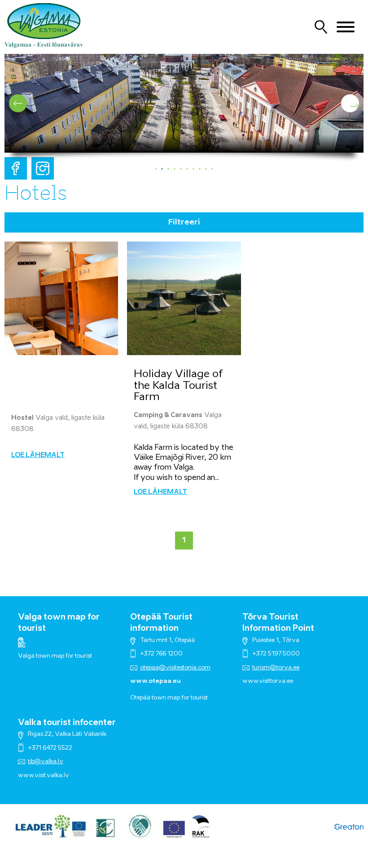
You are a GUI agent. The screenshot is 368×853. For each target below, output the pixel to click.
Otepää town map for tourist (169, 698)
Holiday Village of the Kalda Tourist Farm (178, 385)
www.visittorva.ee (267, 681)
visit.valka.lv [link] (52, 775)
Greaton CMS (349, 826)
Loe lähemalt (38, 455)
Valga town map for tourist (55, 656)
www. (26, 775)
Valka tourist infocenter (67, 723)
